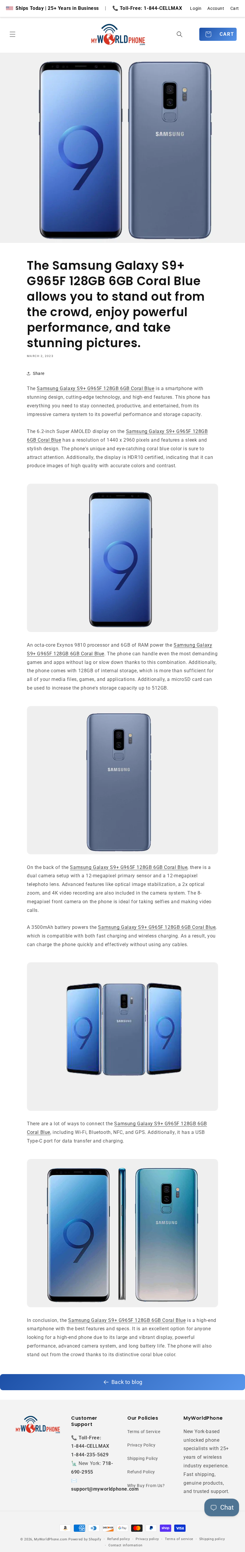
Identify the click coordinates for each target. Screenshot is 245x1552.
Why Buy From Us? (146, 1485)
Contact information (125, 1545)
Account (215, 8)
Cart (234, 8)
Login (195, 8)
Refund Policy (141, 1471)
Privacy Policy (141, 1445)
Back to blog (127, 1382)
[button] (12, 34)
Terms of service (179, 1539)
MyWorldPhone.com (50, 1539)
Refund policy (118, 1539)
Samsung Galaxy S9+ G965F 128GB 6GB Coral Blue (95, 388)
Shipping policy (212, 1539)
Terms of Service (143, 1431)
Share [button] (39, 373)
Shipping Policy (142, 1458)
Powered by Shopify (84, 1539)
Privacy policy (147, 1539)
